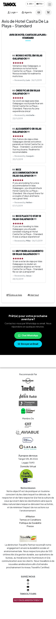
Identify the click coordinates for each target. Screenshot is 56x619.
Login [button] (13, 12)
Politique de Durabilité (30, 523)
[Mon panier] (48, 12)
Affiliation (30, 516)
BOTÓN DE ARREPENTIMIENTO (28, 600)
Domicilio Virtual (28, 466)
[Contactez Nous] (38, 12)
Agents (28, 12)
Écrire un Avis (15, 295)
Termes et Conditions (30, 519)
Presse (30, 526)
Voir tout (34, 295)
